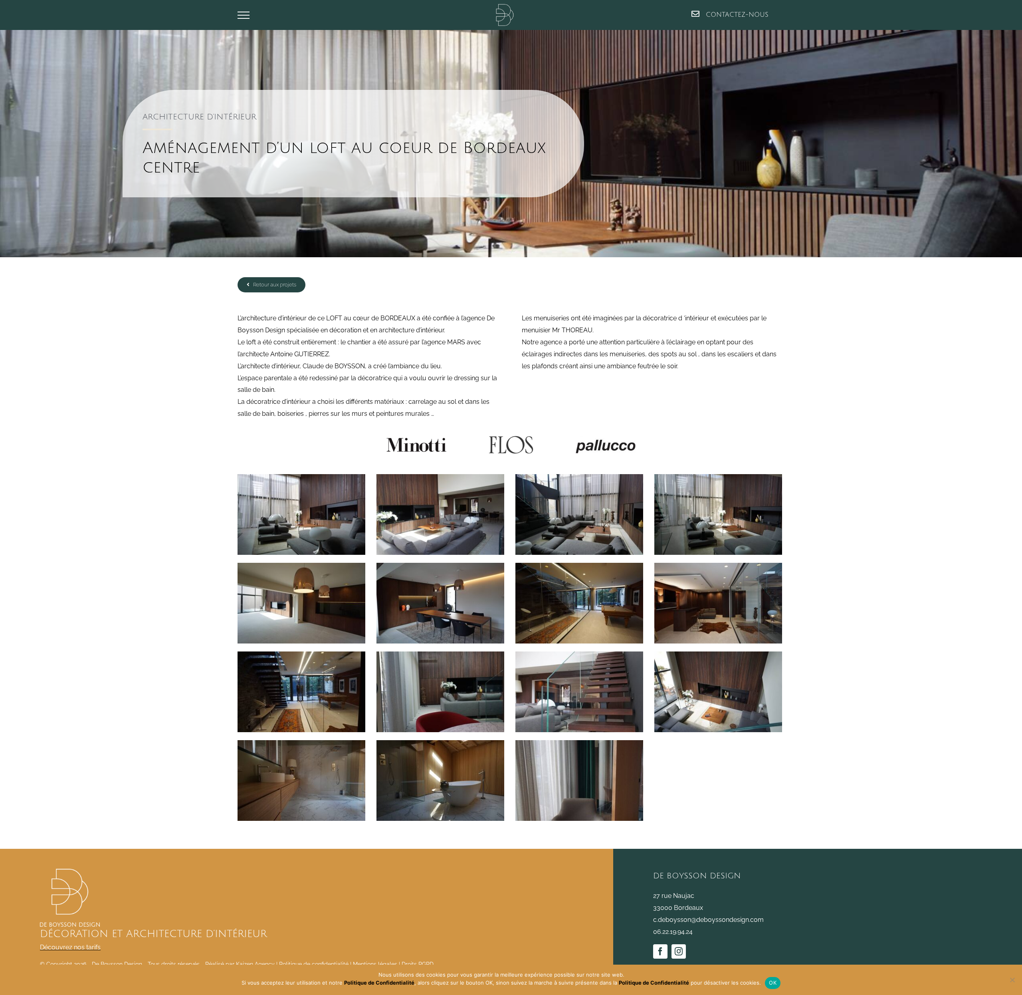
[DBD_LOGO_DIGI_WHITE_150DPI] (70, 872)
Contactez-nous (735, 14)
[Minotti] (416, 439)
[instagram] (678, 951)
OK (772, 982)
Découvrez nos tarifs (70, 947)
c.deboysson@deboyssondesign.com (708, 920)
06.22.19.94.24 (673, 931)
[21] (606, 439)
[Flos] (511, 439)
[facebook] (660, 951)
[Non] (1012, 980)
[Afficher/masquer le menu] (243, 15)
